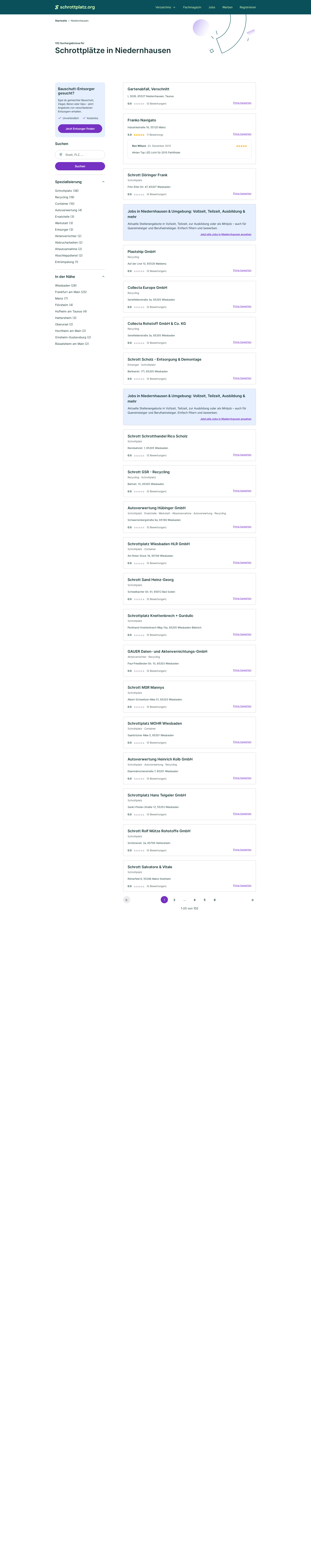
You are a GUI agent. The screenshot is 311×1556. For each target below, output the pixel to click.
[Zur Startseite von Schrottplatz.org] (75, 7)
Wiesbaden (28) (66, 285)
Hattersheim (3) (65, 318)
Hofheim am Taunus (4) (71, 311)
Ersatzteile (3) (64, 216)
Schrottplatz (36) (67, 190)
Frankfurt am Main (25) (71, 292)
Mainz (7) (61, 298)
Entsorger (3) (64, 229)
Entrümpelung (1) (66, 262)
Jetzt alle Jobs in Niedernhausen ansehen (225, 234)
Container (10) (65, 203)
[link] (189, 95)
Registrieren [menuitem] (248, 7)
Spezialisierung (68, 182)
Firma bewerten (242, 102)
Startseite (61, 20)
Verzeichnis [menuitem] (163, 7)
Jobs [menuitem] (211, 7)
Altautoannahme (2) (68, 249)
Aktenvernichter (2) (68, 236)
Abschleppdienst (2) (69, 255)
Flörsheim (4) (64, 305)
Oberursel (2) (64, 324)
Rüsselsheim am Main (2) (72, 344)
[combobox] (80, 154)
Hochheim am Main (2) (70, 331)
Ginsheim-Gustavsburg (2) (73, 337)
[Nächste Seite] (252, 899)
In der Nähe (65, 276)
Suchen (80, 166)
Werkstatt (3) (64, 223)
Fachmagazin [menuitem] (192, 7)
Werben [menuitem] (227, 7)
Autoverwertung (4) (68, 210)
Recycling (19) (64, 197)
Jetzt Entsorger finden (80, 128)
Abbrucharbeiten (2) (69, 242)
